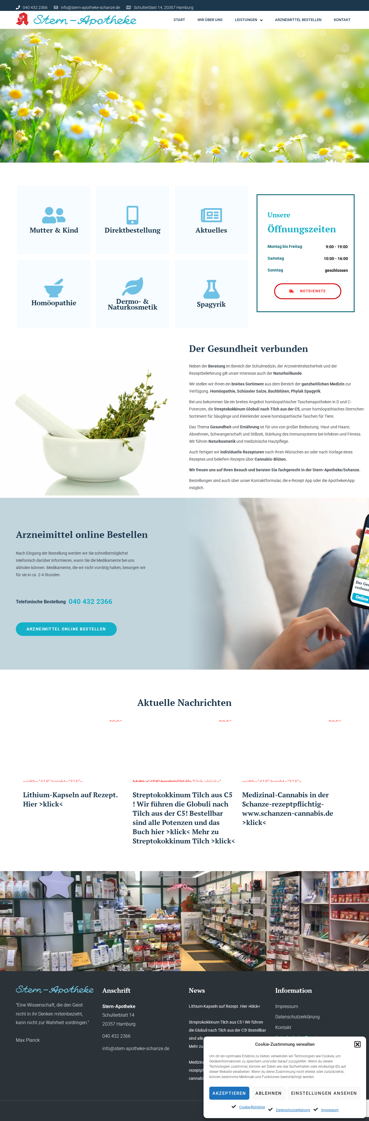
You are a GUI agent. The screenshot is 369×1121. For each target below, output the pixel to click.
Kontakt (283, 1027)
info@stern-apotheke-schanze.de (90, 7)
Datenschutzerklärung (293, 1110)
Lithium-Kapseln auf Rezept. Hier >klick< (224, 1006)
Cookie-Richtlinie (252, 1107)
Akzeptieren (229, 1093)
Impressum (330, 1110)
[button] (357, 1044)
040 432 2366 (35, 7)
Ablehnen (268, 1093)
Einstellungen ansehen (324, 1093)
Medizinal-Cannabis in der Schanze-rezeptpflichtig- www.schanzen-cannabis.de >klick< (287, 808)
